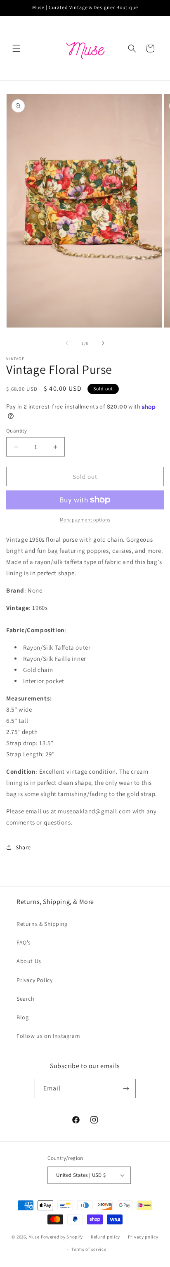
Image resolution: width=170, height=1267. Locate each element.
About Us (29, 961)
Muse (34, 1237)
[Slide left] (67, 343)
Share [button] (23, 847)
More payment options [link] (85, 519)
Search (26, 998)
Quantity (16, 430)
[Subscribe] (126, 1088)
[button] (16, 48)
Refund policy (105, 1237)
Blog (22, 1017)
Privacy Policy (34, 980)
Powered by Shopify (62, 1237)
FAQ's (24, 942)
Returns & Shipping (42, 924)
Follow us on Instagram (48, 1036)
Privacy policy (143, 1237)
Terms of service (88, 1249)
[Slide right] (103, 343)
